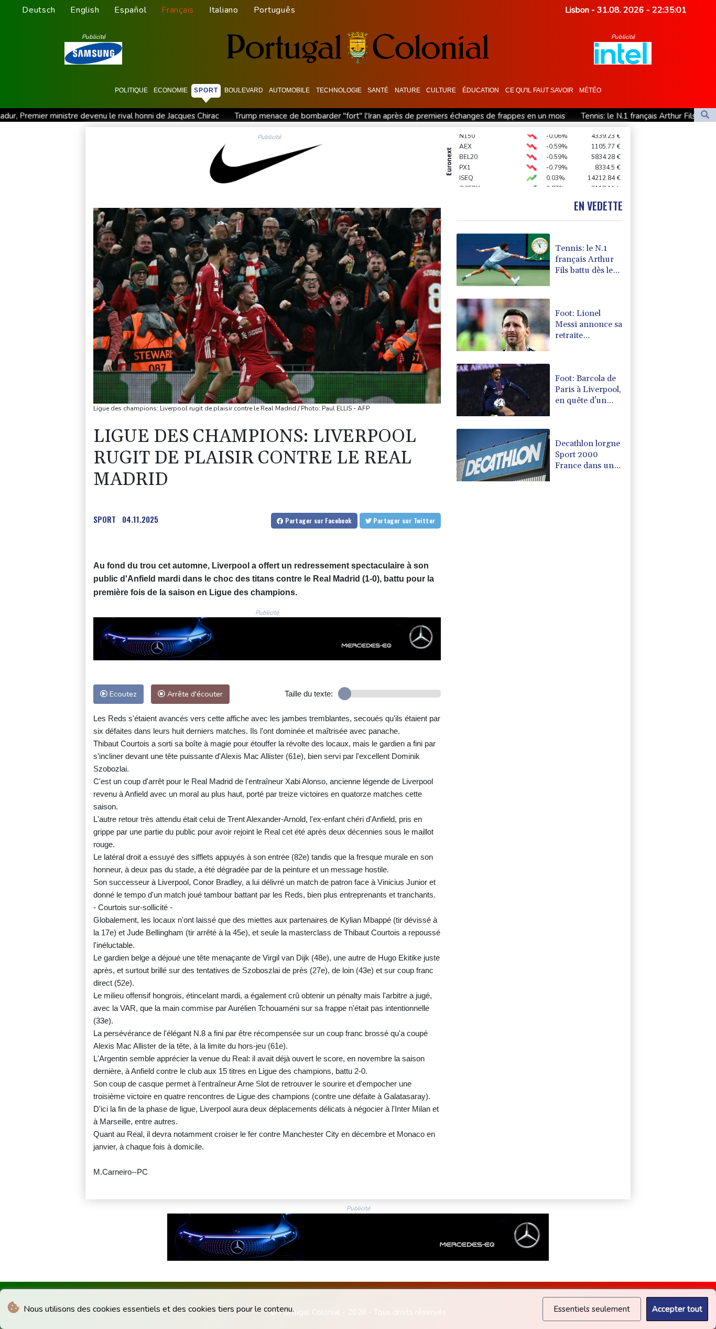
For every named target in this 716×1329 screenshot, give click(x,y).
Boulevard (243, 90)
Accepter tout (677, 1309)
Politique (131, 90)
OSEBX (469, 179)
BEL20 (468, 147)
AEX (465, 137)
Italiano (223, 10)
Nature (407, 90)
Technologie (339, 90)
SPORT (104, 519)
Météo (590, 90)
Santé (377, 90)
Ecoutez (122, 694)
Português (275, 10)
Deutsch (38, 10)
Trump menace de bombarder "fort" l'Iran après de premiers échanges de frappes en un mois (329, 116)
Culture (441, 90)
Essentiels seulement (592, 1309)
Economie (171, 90)
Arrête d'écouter (194, 694)
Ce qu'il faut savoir (539, 90)
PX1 (465, 158)
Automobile (289, 90)
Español (130, 10)
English (84, 10)
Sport (206, 90)
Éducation (480, 90)
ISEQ (466, 168)
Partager (318, 520)
